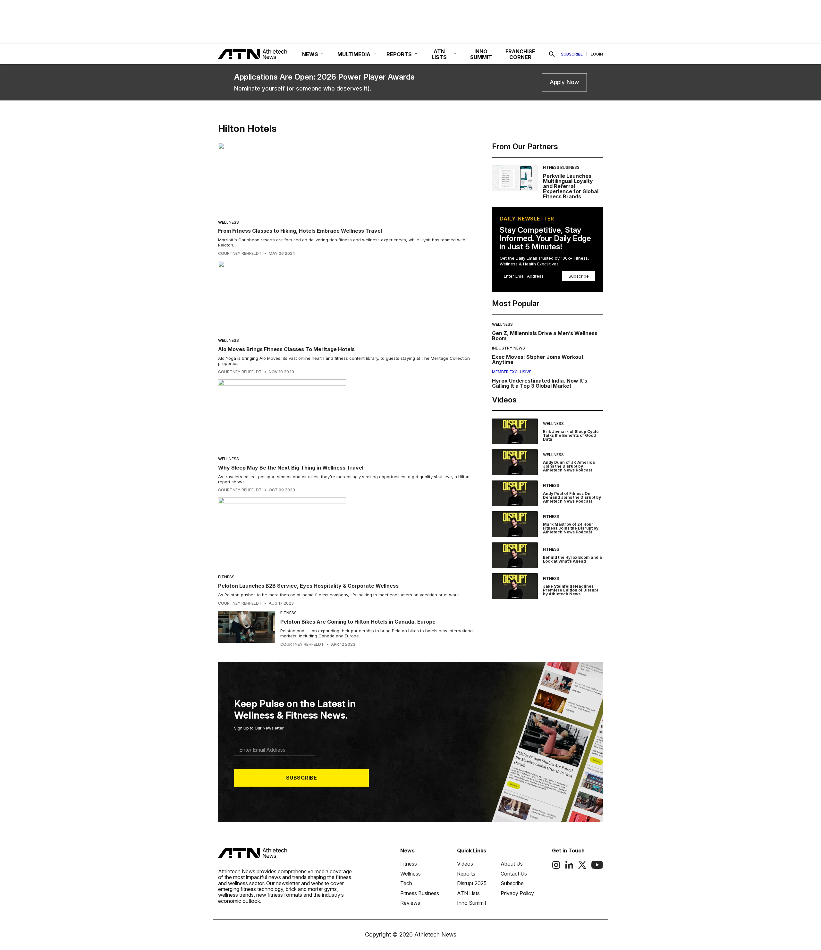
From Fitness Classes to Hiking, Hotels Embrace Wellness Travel (300, 231)
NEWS (310, 54)
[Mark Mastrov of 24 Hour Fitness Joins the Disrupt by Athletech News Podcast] (515, 524)
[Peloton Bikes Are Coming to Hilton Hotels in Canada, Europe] (246, 629)
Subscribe (572, 54)
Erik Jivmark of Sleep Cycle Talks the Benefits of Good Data (571, 435)
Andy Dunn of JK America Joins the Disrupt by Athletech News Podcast (569, 466)
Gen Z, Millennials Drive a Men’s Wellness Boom (544, 335)
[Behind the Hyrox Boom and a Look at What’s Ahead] (515, 555)
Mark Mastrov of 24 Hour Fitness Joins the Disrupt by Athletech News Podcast (570, 528)
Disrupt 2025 (472, 883)
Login (597, 54)
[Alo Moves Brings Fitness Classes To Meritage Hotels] (346, 297)
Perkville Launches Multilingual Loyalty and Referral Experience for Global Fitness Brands (570, 186)
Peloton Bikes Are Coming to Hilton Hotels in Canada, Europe (358, 621)
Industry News (508, 348)
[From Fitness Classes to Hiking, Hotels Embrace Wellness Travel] (346, 179)
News (407, 850)
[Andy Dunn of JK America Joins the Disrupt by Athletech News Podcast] (515, 462)
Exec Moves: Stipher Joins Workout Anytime (538, 359)
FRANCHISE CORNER (520, 54)
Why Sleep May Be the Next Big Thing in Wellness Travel (290, 467)
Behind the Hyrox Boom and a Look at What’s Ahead (572, 559)
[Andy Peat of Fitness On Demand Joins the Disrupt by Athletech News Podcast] (515, 493)
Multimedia (353, 54)
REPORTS (399, 54)
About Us (512, 863)
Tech (406, 883)
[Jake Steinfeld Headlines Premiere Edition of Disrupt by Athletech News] (515, 586)
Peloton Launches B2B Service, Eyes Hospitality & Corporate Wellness (308, 586)
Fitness (226, 576)
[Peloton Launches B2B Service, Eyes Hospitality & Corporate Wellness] (346, 533)
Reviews (410, 903)
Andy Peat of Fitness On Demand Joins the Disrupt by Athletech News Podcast (572, 497)
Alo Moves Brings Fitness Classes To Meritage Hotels (286, 349)
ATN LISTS (439, 54)
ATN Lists (468, 893)
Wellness (228, 222)
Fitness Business (561, 167)
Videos (465, 863)
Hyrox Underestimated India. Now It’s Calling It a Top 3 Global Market (539, 383)
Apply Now (564, 82)
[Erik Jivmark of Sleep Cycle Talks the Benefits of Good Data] (515, 432)
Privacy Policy (517, 893)
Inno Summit (471, 903)
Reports (466, 873)
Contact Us (514, 873)
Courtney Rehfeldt (240, 253)
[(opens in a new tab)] (556, 867)
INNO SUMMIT (481, 54)
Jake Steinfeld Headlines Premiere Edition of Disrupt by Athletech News (570, 590)
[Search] (552, 54)
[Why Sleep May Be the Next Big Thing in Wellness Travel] (346, 415)
